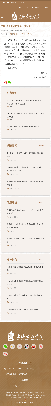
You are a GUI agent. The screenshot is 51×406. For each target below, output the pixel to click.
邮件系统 (30, 369)
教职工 (17, 2)
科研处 (23, 34)
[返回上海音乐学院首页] (25, 16)
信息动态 (29, 34)
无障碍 (37, 8)
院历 (5, 386)
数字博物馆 (22, 374)
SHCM (5, 2)
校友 (23, 2)
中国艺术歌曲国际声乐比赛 (14, 374)
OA (19, 369)
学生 (12, 2)
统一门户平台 (9, 369)
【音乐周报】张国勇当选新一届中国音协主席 (23, 309)
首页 (10, 34)
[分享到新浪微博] (5, 82)
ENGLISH (29, 8)
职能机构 (16, 34)
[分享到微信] (9, 82)
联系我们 (16, 386)
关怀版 (45, 8)
